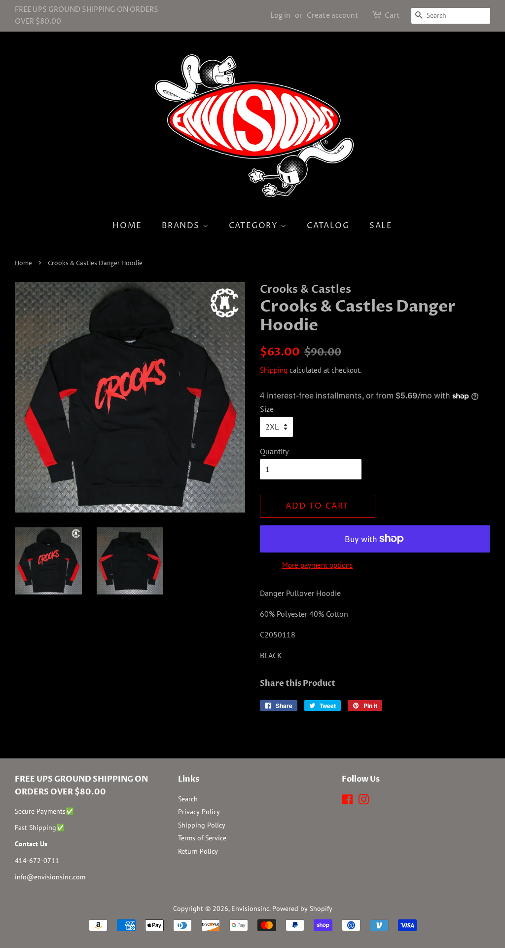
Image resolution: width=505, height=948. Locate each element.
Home (127, 225)
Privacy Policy (199, 811)
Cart (392, 15)
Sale (380, 225)
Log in (280, 15)
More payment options (317, 565)
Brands (182, 225)
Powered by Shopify (302, 908)
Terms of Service (202, 837)
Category (255, 225)
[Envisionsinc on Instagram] (363, 801)
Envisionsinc (250, 908)
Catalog (328, 225)
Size (267, 409)
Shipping (274, 370)
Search (188, 798)
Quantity (274, 451)
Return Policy (198, 851)
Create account (333, 15)
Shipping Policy (201, 825)
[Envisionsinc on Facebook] (347, 801)
